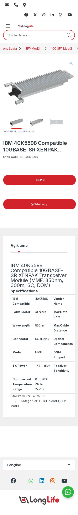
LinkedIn (52, 15)
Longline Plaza (24, 5)
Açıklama (19, 246)
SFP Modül (33, 48)
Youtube (70, 15)
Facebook (26, 15)
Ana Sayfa (10, 48)
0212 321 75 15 (16, 5)
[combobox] (33, 35)
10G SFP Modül (61, 48)
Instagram (60, 15)
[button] (71, 63)
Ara (68, 35)
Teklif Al (39, 180)
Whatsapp (44, 15)
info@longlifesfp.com (7, 5)
